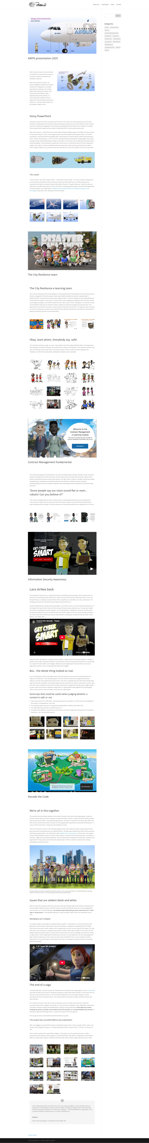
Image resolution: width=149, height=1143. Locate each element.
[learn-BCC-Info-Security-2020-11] (53, 727)
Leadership (116, 39)
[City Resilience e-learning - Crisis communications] (71, 409)
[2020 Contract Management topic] (53, 522)
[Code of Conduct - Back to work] (36, 1067)
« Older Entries (32, 1135)
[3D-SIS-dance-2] (53, 396)
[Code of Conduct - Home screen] (88, 1067)
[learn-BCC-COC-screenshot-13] (36, 1093)
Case (107, 30)
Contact (118, 4)
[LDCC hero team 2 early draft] (36, 396)
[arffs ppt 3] (53, 221)
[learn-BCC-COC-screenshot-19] (88, 1080)
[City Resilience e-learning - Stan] (88, 409)
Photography (109, 44)
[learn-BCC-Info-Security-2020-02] (53, 739)
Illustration (108, 39)
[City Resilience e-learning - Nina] (88, 369)
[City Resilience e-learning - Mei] (88, 396)
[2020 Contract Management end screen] (36, 522)
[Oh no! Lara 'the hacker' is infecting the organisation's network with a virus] (87, 739)
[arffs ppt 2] (70, 221)
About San (96, 4)
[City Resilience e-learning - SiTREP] (36, 409)
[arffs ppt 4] (37, 221)
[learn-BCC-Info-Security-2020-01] (70, 739)
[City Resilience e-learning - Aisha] (53, 369)
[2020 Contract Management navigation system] (88, 522)
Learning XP (105, 4)
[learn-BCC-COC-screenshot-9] (53, 1093)
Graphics (116, 36)
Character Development (111, 33)
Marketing (116, 41)
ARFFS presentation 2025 (43, 58)
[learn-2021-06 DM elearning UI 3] (36, 329)
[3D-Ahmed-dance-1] (53, 408)
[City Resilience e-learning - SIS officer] (71, 396)
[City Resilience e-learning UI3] (71, 329)
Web (107, 50)
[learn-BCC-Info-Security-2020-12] (37, 727)
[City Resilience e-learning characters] (53, 329)
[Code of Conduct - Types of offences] (53, 1067)
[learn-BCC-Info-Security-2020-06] (87, 727)
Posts (112, 4)
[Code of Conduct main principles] (36, 1080)
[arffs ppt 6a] (53, 209)
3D (106, 27)
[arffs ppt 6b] (37, 209)
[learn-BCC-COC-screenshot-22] (71, 1080)
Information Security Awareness (47, 579)
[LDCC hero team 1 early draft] (53, 382)
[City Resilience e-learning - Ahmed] (36, 382)
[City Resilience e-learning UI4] (88, 329)
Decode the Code (38, 796)
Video (118, 47)
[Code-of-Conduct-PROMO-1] (36, 1054)
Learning (108, 41)
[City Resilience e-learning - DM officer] (36, 369)
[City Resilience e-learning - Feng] (88, 382)
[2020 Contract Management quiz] (71, 522)
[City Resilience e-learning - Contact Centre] (71, 382)
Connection (91, 990)
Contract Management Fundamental (50, 462)
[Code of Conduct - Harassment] (53, 1054)
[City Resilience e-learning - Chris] (71, 369)
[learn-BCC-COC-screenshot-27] (53, 1080)
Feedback (108, 36)
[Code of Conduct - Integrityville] (88, 1054)
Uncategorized (109, 47)
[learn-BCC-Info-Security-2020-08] (70, 727)
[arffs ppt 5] (87, 209)
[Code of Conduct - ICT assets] (71, 1067)
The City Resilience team (42, 274)
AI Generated (114, 27)
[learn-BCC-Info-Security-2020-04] (37, 739)
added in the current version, (68, 833)
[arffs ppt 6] (70, 209)
